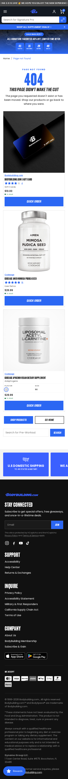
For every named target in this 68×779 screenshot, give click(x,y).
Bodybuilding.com (14, 175)
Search (57, 432)
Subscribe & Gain (15, 646)
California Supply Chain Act (21, 610)
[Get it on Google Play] (37, 656)
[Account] (54, 11)
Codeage (9, 274)
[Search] (62, 19)
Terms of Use (13, 615)
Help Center (12, 567)
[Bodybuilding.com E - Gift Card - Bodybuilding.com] (34, 142)
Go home (49, 420)
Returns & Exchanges (18, 573)
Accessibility (12, 561)
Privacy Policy (11, 535)
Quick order (34, 201)
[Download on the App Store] (15, 656)
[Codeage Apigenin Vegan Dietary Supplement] (34, 340)
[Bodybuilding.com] (34, 11)
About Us (10, 635)
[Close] (64, 27)
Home (6, 58)
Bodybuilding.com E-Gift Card (18, 179)
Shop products (18, 420)
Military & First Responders (21, 604)
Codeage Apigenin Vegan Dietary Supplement (25, 378)
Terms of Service (31, 535)
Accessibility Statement (19, 598)
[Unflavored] (6, 389)
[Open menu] (5, 11)
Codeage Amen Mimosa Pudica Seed (21, 278)
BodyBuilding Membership (21, 641)
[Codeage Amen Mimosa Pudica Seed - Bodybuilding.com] (34, 241)
